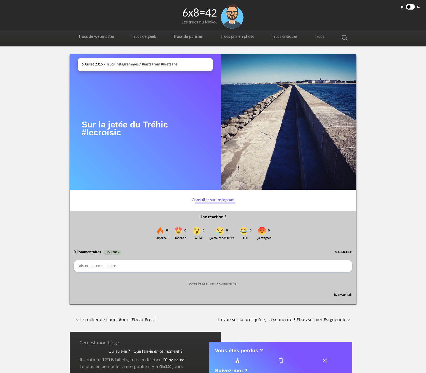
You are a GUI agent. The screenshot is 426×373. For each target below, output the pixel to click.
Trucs (324, 37)
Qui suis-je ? (119, 351)
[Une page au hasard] (324, 363)
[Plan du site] (237, 363)
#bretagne (169, 64)
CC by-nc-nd (173, 360)
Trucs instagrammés (122, 64)
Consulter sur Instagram (213, 200)
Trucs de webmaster (97, 37)
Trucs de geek (146, 37)
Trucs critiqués (291, 37)
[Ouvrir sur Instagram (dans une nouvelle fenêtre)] (288, 122)
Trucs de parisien (191, 37)
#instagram (151, 64)
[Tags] (281, 363)
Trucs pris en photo (242, 37)
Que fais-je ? (158, 351)
